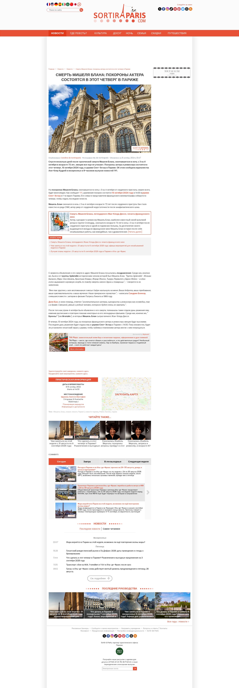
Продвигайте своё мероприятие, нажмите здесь (68, 373)
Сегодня (61, 461)
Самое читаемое (111, 528)
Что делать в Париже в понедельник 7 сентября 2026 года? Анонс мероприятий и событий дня (102, 614)
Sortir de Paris (153, 631)
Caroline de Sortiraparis (71, 158)
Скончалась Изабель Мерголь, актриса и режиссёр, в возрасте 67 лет (138, 443)
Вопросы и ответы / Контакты (155, 628)
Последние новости (90, 528)
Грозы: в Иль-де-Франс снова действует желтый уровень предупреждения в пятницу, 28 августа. (107, 570)
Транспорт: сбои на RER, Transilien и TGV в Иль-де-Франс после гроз (98, 564)
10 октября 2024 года (122, 192)
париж (114, 411)
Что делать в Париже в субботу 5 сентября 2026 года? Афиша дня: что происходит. (172, 614)
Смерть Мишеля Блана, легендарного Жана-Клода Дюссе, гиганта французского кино (87, 242)
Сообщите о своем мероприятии (104, 628)
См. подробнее (98, 578)
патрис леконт (71, 411)
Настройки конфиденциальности (130, 631)
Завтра (87, 461)
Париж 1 (81, 411)
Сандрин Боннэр (137, 293)
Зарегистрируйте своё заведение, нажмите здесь (69, 371)
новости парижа (91, 411)
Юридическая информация (103, 631)
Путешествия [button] (177, 33)
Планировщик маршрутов (73, 404)
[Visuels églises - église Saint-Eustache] (100, 118)
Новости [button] (57, 33)
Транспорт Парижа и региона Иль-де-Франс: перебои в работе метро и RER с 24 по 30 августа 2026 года (111, 486)
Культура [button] (100, 33)
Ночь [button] (129, 33)
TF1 (80, 192)
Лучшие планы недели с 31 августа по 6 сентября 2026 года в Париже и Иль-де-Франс (88, 251)
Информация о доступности (73, 406)
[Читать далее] (135, 231)
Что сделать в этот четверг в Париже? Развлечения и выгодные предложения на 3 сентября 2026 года (87, 443)
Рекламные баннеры (80, 628)
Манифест (85, 631)
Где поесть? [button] (78, 33)
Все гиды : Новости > (178, 621)
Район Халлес (105, 411)
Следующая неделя (138, 461)
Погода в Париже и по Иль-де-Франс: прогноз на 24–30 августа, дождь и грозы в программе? (110, 468)
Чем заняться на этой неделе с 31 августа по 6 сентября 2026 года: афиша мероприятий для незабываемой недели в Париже (97, 246)
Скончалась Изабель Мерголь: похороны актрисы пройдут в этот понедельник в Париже (113, 443)
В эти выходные (112, 461)
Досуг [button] (117, 33)
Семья (141, 33)
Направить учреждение (130, 628)
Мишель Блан (59, 411)
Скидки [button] (156, 33)
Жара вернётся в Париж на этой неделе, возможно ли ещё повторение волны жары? (108, 504)
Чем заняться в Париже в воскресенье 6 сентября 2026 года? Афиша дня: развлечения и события (137, 614)
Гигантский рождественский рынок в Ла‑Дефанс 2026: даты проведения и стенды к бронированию (104, 552)
